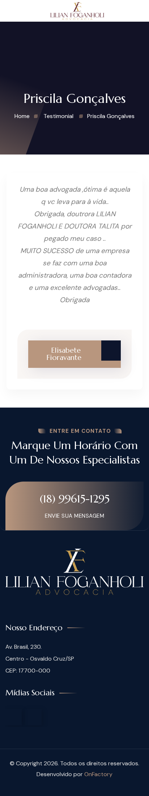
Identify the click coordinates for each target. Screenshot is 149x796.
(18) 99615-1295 (75, 498)
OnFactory (98, 774)
